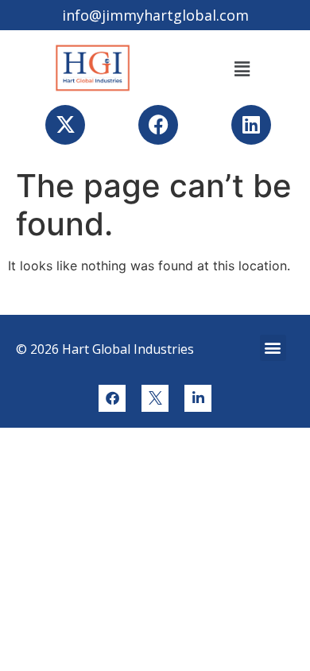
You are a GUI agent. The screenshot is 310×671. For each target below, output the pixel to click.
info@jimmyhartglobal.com (155, 15)
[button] (241, 68)
